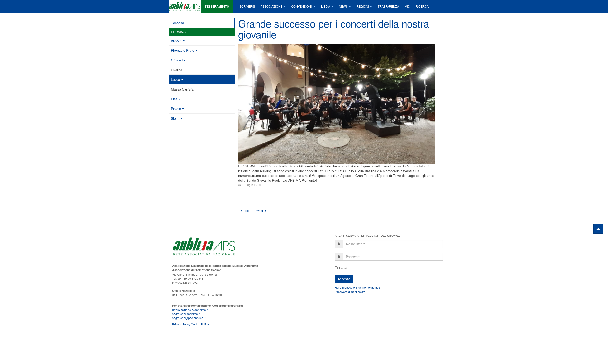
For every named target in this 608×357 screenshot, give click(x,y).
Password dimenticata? (350, 292)
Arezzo (176, 40)
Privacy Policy (181, 324)
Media (325, 6)
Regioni (362, 6)
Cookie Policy (200, 324)
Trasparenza (388, 6)
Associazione (271, 6)
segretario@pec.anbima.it (188, 318)
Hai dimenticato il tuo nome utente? (357, 287)
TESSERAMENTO (217, 6)
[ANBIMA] (185, 6)
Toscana (177, 22)
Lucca (175, 79)
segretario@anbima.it (186, 314)
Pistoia (176, 108)
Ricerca (422, 6)
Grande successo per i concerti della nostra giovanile (333, 28)
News (343, 6)
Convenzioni (301, 6)
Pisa (174, 99)
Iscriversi (247, 6)
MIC (407, 6)
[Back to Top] (598, 229)
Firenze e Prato (182, 50)
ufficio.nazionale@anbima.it (190, 310)
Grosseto (178, 60)
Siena (175, 118)
